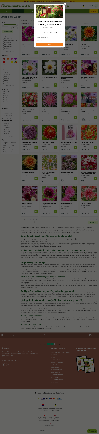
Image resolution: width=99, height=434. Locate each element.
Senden (49, 44)
